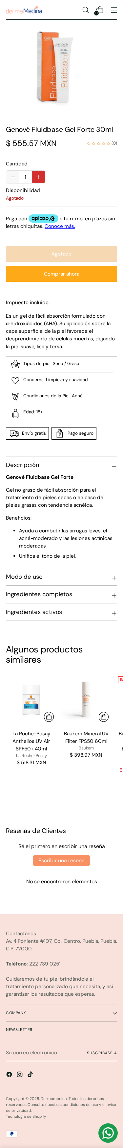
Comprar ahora (61, 274)
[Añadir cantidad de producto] (12, 177)
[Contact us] (108, 1133)
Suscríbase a (102, 1053)
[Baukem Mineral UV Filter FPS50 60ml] (86, 699)
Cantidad (17, 163)
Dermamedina (54, 1098)
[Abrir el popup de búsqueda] (85, 10)
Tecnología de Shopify (26, 1116)
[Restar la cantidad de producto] (38, 177)
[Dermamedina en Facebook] (10, 1075)
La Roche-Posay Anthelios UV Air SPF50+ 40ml (31, 741)
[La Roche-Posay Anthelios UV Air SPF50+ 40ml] (31, 699)
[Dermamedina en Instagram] (20, 1075)
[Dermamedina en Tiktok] (31, 1075)
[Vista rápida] (49, 717)
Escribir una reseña (61, 860)
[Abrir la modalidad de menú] (113, 10)
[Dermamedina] (24, 9)
